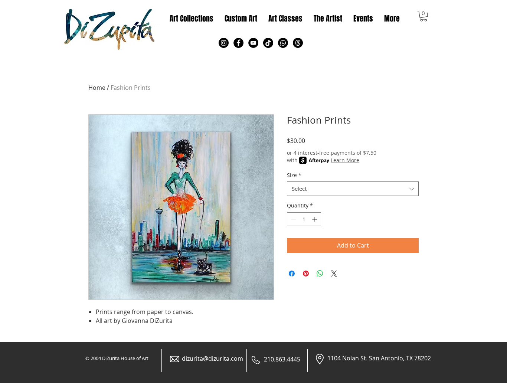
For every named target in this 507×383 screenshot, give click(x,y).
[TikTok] (268, 43)
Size (294, 175)
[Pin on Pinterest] (305, 273)
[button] (423, 16)
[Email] (298, 43)
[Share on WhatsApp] (319, 273)
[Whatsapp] (283, 43)
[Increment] (315, 219)
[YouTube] (253, 43)
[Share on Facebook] (291, 273)
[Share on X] (334, 273)
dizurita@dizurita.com (212, 358)
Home (96, 88)
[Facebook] (238, 43)
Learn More (345, 160)
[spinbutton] (304, 219)
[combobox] (353, 188)
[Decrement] (292, 219)
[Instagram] (224, 43)
